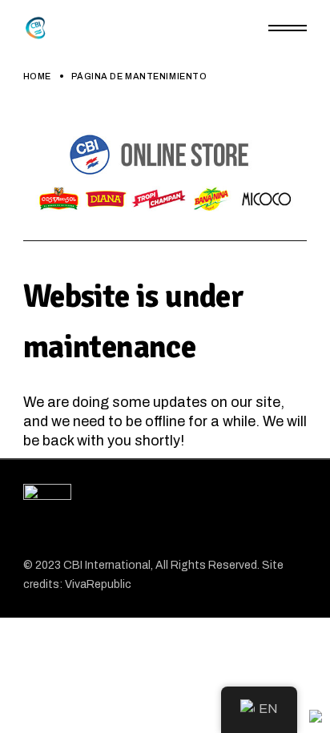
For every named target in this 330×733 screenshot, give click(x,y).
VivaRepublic (98, 584)
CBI (74, 565)
